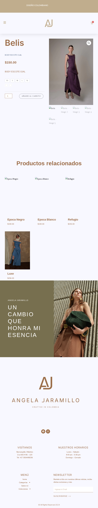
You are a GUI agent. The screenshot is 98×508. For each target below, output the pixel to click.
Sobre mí (24, 486)
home (25, 479)
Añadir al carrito (31, 96)
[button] (89, 43)
